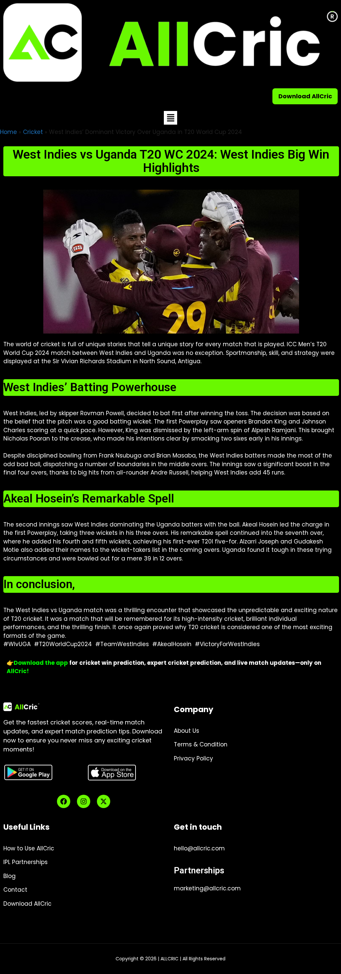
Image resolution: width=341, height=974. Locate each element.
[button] (170, 117)
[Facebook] (63, 801)
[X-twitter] (103, 801)
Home (8, 132)
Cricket (33, 132)
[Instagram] (83, 801)
